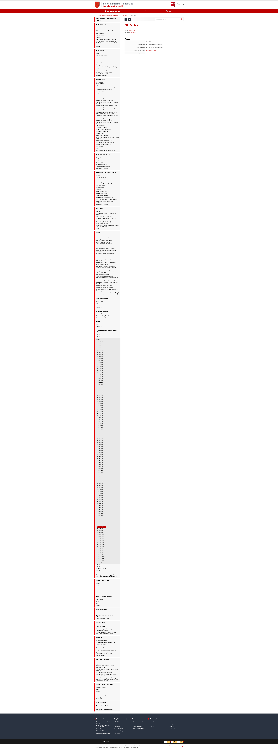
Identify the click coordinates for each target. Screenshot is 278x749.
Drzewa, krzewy (99, 301)
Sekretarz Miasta (100, 160)
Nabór (97, 601)
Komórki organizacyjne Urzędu (103, 166)
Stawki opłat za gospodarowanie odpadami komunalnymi (106, 251)
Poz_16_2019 (100, 370)
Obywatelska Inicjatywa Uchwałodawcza (105, 150)
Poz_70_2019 (100, 476)
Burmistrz (98, 175)
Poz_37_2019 (100, 411)
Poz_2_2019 (100, 343)
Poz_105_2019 (100, 544)
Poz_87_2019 (100, 509)
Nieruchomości (100, 648)
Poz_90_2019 (100, 515)
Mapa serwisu (118, 726)
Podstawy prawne (137, 724)
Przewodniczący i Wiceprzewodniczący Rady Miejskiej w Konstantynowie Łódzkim (106, 88)
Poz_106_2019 (100, 546)
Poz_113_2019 (100, 560)
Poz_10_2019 (100, 358)
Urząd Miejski (100, 158)
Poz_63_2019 (100, 462)
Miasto (98, 47)
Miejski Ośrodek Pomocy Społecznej (104, 197)
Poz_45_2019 (100, 427)
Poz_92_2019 (100, 519)
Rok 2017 (98, 334)
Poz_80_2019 (100, 495)
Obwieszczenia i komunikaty (104, 684)
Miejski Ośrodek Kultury (101, 193)
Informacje (98, 27)
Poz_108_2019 (100, 550)
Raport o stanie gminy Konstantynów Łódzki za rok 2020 (107, 116)
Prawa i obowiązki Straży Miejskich (104, 216)
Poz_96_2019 (133, 15)
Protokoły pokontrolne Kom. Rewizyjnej (105, 142)
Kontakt (98, 228)
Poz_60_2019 (100, 456)
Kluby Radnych (99, 146)
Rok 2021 (98, 566)
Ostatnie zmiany (119, 728)
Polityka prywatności (137, 726)
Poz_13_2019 (100, 364)
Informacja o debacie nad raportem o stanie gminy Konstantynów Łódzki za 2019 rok (106, 106)
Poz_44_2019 (100, 425)
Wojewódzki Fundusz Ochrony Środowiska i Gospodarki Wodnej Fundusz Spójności (106, 664)
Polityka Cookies (100, 37)
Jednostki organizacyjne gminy (105, 183)
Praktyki (98, 605)
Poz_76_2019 (100, 487)
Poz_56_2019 (100, 448)
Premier (170, 726)
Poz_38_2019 (100, 413)
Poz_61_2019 (100, 458)
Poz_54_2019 (100, 444)
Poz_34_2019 (100, 405)
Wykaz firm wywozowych (102, 264)
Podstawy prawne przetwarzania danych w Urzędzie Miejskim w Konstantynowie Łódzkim (107, 42)
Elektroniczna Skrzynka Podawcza (104, 315)
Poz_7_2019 (100, 352)
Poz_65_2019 (100, 466)
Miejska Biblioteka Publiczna (102, 191)
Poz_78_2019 (100, 491)
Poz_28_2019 (100, 394)
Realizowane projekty (102, 659)
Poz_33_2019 (100, 403)
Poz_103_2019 (100, 540)
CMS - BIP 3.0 (106, 741)
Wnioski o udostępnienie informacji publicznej (109, 15)
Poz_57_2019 (100, 450)
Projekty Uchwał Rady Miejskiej (103, 129)
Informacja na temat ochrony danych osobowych (107, 293)
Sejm (170, 721)
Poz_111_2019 (100, 556)
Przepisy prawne (100, 599)
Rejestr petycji (99, 326)
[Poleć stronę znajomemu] (129, 19)
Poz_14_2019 (100, 366)
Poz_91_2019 (100, 517)
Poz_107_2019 (100, 548)
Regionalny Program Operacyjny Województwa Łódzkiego (107, 670)
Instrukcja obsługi (119, 731)
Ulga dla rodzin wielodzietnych (103, 237)
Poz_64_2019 (100, 464)
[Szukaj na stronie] (181, 19)
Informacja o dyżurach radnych (103, 131)
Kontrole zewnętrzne (102, 580)
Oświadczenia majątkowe (102, 95)
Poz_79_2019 (100, 493)
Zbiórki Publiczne (100, 693)
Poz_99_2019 (100, 532)
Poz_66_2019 (100, 468)
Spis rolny (98, 689)
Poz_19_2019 (100, 376)
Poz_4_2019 (100, 347)
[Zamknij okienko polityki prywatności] (183, 746)
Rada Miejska (100, 83)
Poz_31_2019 (100, 399)
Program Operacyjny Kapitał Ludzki (104, 672)
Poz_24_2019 (100, 386)
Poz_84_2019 (100, 503)
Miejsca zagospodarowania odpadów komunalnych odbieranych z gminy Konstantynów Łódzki (107, 277)
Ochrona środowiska (102, 299)
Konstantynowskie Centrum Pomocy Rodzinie (106, 199)
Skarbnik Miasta (99, 162)
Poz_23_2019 (100, 384)
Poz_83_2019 (100, 501)
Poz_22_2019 (100, 382)
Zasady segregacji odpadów (102, 257)
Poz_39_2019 (100, 415)
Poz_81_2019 (100, 497)
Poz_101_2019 (100, 536)
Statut (97, 53)
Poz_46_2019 (100, 429)
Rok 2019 (125, 15)
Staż (97, 603)
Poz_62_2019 (100, 460)
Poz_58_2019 (100, 452)
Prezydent (171, 728)
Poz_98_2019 (100, 530)
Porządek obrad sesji (101, 93)
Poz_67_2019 (100, 470)
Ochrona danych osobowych (104, 31)
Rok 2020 (98, 564)
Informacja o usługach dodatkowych (104, 287)
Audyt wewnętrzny (101, 609)
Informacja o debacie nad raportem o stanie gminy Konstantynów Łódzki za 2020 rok (106, 113)
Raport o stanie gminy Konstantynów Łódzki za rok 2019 (107, 109)
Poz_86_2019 (100, 507)
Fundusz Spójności (100, 667)
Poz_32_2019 (100, 401)
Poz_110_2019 (100, 554)
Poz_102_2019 (100, 538)
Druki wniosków (99, 314)
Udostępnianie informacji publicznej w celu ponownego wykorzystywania (107, 576)
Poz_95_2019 (100, 525)
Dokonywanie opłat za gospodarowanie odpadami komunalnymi (105, 254)
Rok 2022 (98, 570)
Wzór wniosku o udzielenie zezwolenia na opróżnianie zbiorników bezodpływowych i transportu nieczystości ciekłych (106, 268)
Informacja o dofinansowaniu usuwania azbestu (107, 294)
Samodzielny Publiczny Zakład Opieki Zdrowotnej (104, 202)
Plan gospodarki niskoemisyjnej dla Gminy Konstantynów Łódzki (106, 675)
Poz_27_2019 (100, 392)
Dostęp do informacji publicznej (103, 317)
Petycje (97, 148)
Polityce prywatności (165, 746)
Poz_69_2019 (100, 474)
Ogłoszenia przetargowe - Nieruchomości (105, 642)
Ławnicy (98, 97)
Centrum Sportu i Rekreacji (102, 195)
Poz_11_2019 (100, 360)
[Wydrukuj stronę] (126, 19)
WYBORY (98, 691)
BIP (151, 726)
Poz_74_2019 (100, 484)
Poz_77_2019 (100, 489)
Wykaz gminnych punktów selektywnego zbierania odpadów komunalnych (107, 271)
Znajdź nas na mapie (155, 721)
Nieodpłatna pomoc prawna (104, 710)
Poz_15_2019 (100, 368)
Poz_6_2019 (100, 351)
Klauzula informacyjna (101, 568)
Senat (170, 724)
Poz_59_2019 (100, 454)
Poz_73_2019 (100, 482)
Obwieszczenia (100, 622)
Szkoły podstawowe (100, 187)
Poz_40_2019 (100, 417)
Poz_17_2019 (100, 372)
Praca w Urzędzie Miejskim (104, 597)
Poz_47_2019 (100, 431)
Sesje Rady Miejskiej (102, 154)
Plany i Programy (101, 626)
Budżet (97, 57)
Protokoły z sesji (100, 91)
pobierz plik (132, 30)
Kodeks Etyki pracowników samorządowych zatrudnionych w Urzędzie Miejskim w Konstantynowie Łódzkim (106, 72)
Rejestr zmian (118, 724)
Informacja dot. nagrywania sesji (103, 144)
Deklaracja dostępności (138, 728)
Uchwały (98, 65)
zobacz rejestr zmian (151, 50)
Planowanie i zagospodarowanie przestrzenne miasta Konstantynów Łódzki (106, 629)
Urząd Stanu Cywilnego (101, 164)
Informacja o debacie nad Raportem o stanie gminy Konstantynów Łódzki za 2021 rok (106, 119)
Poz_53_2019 (100, 442)
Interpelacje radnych (100, 133)
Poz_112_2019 (100, 558)
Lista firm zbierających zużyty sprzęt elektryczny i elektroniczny (107, 290)
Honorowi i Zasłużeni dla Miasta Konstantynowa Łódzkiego (107, 138)
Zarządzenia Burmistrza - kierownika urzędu (106, 61)
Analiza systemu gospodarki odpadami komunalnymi (105, 259)
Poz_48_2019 (100, 433)
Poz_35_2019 (100, 407)
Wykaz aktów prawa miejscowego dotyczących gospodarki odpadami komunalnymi (104, 244)
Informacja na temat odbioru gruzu (104, 285)
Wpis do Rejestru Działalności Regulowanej (106, 262)
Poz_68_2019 (100, 472)
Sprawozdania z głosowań (102, 135)
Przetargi (99, 637)
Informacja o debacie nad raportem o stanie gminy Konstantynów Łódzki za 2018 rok (106, 99)
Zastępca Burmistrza (101, 177)
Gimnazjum (98, 189)
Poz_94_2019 (100, 523)
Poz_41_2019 (100, 419)
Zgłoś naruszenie (101, 702)
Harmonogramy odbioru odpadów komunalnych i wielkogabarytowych (104, 239)
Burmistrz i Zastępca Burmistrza (106, 172)
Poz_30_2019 (100, 397)
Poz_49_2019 (100, 435)
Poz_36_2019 (100, 409)
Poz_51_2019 (100, 439)
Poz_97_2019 (100, 528)
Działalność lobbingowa (101, 75)
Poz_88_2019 (100, 511)
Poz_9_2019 (100, 356)
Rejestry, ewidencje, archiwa (104, 616)
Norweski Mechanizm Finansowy (103, 662)
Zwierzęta (98, 305)
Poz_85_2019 (100, 505)
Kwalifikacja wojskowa (101, 687)
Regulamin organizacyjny (102, 55)
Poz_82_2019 (100, 499)
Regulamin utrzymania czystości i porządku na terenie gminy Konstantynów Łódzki (106, 633)
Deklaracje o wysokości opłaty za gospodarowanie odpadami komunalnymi (105, 247)
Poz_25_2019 (100, 388)
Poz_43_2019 (100, 423)
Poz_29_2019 (100, 396)
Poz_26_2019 (100, 390)
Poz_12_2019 (100, 362)
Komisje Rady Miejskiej (101, 127)
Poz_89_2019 (100, 513)
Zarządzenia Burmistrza (101, 59)
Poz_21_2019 (100, 380)
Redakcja (117, 721)
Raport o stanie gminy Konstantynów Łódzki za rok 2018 (107, 103)
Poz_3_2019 (100, 345)
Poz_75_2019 (100, 485)
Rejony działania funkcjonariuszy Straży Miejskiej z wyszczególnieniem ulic (107, 225)
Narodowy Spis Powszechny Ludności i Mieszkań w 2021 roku (107, 697)
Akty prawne (100, 50)
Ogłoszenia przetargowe (101, 640)
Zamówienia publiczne (101, 644)
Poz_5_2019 (100, 349)
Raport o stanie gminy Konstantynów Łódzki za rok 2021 (107, 123)
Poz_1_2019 (100, 341)
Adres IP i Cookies (100, 35)
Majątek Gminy (100, 79)
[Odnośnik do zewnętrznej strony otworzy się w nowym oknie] (170, 11)
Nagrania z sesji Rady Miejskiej (103, 140)
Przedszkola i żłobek (100, 185)
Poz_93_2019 (100, 521)
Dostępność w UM (101, 24)
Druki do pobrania (100, 33)
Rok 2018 (98, 336)
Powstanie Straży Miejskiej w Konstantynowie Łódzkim (106, 213)
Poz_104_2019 (100, 542)
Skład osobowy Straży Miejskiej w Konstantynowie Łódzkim (104, 222)
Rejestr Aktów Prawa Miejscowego (104, 68)
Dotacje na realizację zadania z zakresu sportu (107, 695)
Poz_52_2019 (100, 440)
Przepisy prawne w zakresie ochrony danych (106, 39)
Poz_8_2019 (100, 354)
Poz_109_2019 (100, 552)
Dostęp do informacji (138, 721)
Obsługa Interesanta (102, 311)
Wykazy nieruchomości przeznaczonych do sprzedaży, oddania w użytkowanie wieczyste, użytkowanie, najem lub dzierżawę (106, 652)
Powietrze (98, 303)
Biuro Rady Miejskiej (100, 125)
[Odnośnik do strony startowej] (95, 15)
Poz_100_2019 (100, 534)
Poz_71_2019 (100, 478)
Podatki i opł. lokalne (101, 63)
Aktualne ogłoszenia (100, 655)
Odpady (98, 232)
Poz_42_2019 (100, 421)
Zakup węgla (99, 307)
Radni (97, 85)
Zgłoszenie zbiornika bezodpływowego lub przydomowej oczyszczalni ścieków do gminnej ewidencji (107, 282)
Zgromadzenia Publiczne (103, 706)
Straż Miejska (100, 208)
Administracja (118, 733)
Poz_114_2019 (100, 562)
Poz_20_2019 (100, 378)
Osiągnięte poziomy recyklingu (103, 274)
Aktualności (98, 211)
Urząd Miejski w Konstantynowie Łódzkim (106, 19)
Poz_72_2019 (100, 480)
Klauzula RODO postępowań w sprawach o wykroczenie (106, 219)
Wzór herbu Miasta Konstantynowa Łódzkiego (106, 66)
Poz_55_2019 (100, 446)
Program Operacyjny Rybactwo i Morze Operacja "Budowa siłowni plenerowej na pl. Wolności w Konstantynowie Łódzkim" (107, 679)
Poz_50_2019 (100, 437)
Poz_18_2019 (100, 374)
